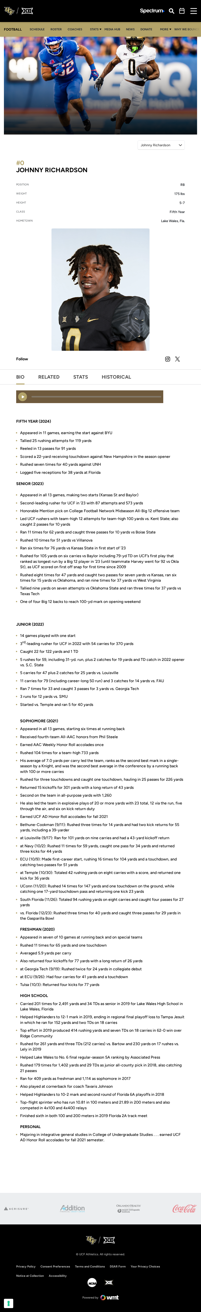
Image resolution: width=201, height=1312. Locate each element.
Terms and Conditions (90, 1266)
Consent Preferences (55, 1266)
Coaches (75, 29)
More (164, 29)
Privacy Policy (26, 1266)
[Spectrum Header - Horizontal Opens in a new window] (152, 11)
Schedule (37, 29)
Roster (56, 29)
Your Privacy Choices (145, 1266)
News (130, 29)
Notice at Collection (30, 1276)
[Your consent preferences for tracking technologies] (8, 1303)
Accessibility (58, 1276)
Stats (94, 29)
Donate (147, 29)
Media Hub (113, 29)
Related (49, 377)
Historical (116, 377)
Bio (20, 377)
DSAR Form (118, 1266)
